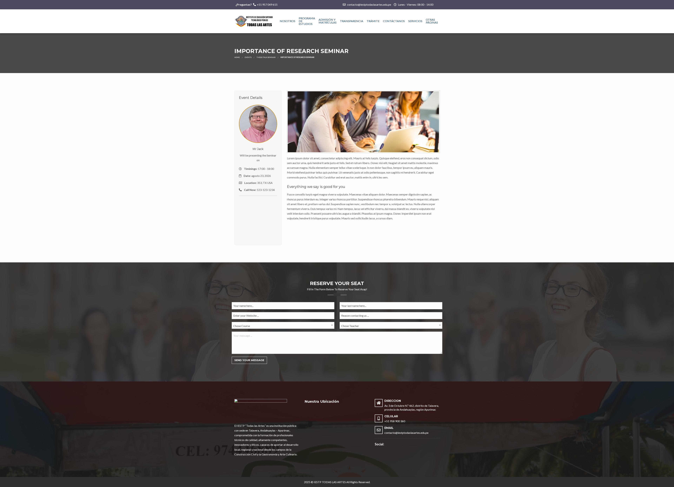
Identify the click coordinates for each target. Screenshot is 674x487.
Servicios (415, 21)
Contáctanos (394, 21)
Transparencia (351, 21)
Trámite (373, 21)
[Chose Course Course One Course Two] (283, 327)
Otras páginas (432, 21)
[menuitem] (287, 21)
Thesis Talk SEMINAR (266, 57)
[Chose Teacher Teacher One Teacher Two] (391, 327)
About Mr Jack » (258, 132)
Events (248, 57)
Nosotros (287, 21)
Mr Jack (258, 149)
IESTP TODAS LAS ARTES (330, 482)
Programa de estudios (307, 21)
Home (237, 57)
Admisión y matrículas (327, 21)
